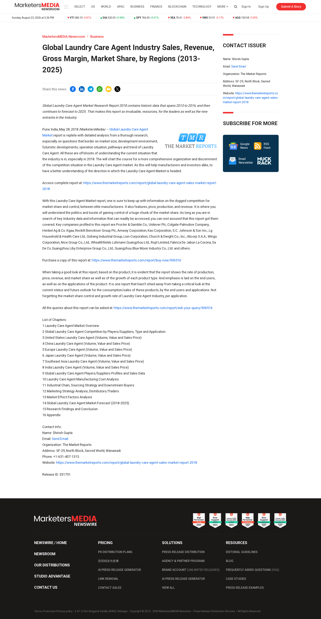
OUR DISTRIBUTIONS (52, 565)
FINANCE (156, 6)
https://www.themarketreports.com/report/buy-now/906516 (136, 260)
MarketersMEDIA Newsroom (63, 36)
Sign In (246, 6)
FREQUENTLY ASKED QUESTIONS (252, 570)
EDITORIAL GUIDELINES (242, 552)
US (93, 6)
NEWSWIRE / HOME (50, 543)
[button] (65, 6)
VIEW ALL (168, 587)
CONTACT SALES (109, 587)
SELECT (79, 6)
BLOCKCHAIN (177, 6)
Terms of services (44, 611)
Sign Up (263, 6)
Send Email (60, 439)
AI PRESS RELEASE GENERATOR (119, 570)
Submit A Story (291, 6)
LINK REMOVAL (108, 579)
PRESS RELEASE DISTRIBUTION (183, 552)
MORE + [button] (222, 6)
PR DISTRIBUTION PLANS (115, 552)
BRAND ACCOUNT (191, 570)
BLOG (229, 561)
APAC (120, 6)
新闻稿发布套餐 (108, 561)
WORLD (106, 6)
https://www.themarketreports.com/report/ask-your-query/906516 (163, 308)
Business (97, 36)
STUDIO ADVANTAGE (52, 576)
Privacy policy (65, 611)
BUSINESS (137, 6)
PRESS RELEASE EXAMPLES (245, 587)
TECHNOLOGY (201, 6)
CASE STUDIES (236, 579)
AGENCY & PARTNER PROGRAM (183, 561)
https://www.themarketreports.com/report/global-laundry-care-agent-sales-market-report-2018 (126, 462)
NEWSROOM (44, 554)
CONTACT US (45, 587)
